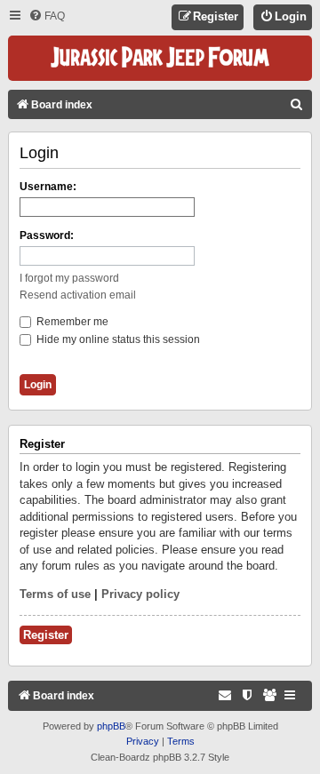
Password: (47, 235)
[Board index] (160, 58)
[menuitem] (46, 16)
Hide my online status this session (117, 339)
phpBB (111, 726)
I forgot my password (69, 278)
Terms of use (55, 594)
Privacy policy (140, 594)
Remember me (71, 321)
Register (45, 635)
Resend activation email (78, 295)
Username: (48, 186)
